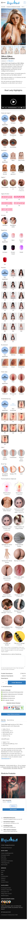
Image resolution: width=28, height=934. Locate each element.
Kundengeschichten (6, 887)
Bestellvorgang (4, 895)
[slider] (12, 107)
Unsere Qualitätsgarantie (7, 853)
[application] (13, 102)
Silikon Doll (22, 766)
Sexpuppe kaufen (5, 855)
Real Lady (20, 768)
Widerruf (3, 878)
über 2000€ (14, 766)
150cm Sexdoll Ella (7, 800)
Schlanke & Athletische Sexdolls (13, 6)
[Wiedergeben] (3, 107)
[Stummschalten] (21, 107)
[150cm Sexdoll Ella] (13, 787)
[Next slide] (23, 26)
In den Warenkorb (17, 682)
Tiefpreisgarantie (5, 758)
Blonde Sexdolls (7, 768)
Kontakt (3, 870)
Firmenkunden (4, 876)
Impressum (4, 914)
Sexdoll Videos (4, 882)
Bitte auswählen (13, 809)
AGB (16, 914)
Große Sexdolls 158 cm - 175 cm (13, 765)
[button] (24, 3)
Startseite (3, 6)
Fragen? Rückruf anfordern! (13, 714)
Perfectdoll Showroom (6, 847)
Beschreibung (10, 720)
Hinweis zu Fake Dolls (6, 889)
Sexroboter (4, 859)
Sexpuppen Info (5, 891)
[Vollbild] (24, 107)
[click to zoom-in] (13, 26)
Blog (2, 874)
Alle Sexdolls (14, 768)
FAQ (2, 872)
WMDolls (13, 806)
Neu (18, 766)
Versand (3, 880)
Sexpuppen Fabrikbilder (7, 860)
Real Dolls (3, 857)
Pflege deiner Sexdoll (6, 893)
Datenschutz (11, 914)
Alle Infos (3, 720)
